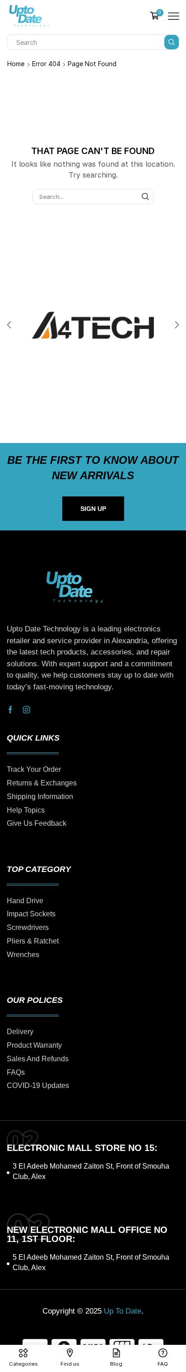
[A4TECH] (93, 325)
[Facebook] (10, 709)
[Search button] (171, 42)
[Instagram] (26, 709)
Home (15, 63)
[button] (9, 325)
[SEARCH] (145, 196)
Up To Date (122, 1311)
